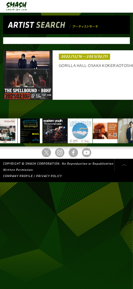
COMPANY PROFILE (18, 176)
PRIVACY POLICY (49, 176)
